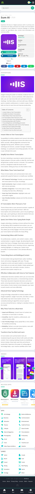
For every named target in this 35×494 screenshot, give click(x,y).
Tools (10, 15)
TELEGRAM (10, 56)
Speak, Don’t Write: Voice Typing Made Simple (14, 119)
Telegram (24, 66)
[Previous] (1, 368)
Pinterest (17, 66)
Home (2, 15)
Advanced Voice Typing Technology (12, 126)
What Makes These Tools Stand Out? (12, 115)
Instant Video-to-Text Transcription (12, 112)
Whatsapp (31, 66)
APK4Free (26, 478)
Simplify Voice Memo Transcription (11, 114)
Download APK (10, 52)
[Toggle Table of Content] (27, 109)
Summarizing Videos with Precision (11, 121)
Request (30, 481)
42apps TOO (21, 37)
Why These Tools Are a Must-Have (12, 128)
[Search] (32, 8)
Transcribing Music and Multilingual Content (14, 123)
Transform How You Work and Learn (12, 130)
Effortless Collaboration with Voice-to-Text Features (16, 125)
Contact (21, 481)
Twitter (11, 66)
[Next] (33, 368)
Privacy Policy (14, 481)
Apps (6, 15)
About (8, 481)
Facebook (4, 66)
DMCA (25, 481)
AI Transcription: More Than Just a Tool (12, 117)
